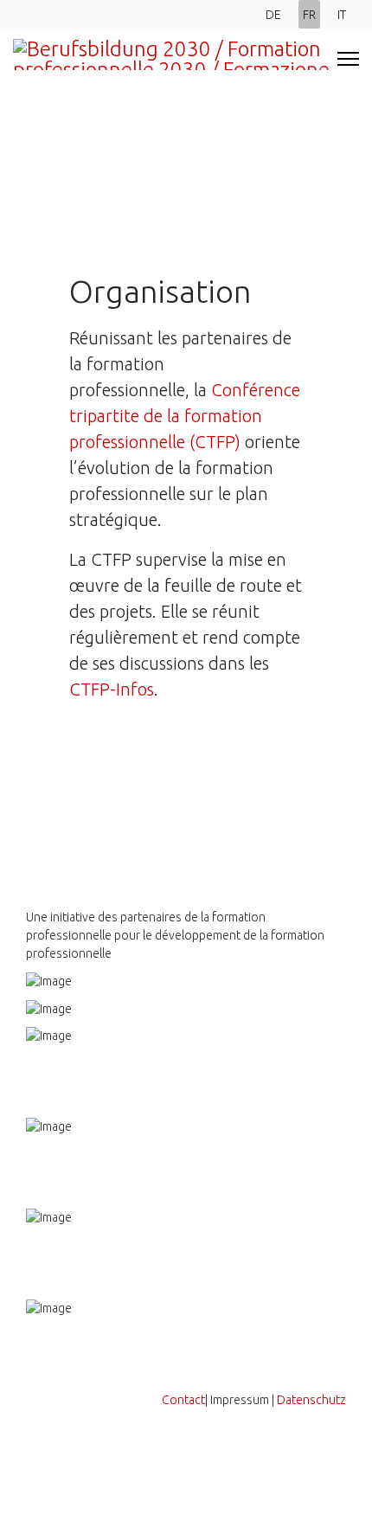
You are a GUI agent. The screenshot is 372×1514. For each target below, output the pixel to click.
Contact (183, 1400)
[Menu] (348, 59)
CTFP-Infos (111, 689)
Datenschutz (311, 1400)
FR (309, 15)
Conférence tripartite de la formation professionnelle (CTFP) (184, 416)
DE (273, 15)
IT (341, 15)
